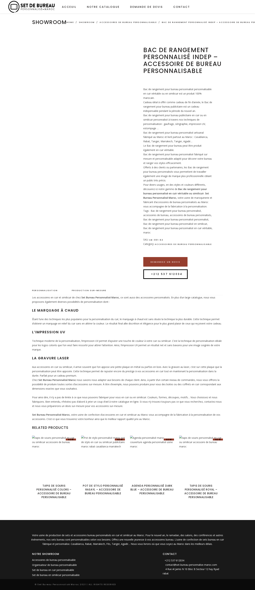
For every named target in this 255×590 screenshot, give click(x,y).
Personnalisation (45, 290)
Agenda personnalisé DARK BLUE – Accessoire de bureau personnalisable (151, 489)
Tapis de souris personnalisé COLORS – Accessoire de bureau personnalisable (53, 491)
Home (70, 22)
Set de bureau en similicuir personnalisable (56, 575)
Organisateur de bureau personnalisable (54, 565)
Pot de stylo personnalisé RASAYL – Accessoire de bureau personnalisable (103, 489)
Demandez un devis (165, 262)
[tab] (48, 290)
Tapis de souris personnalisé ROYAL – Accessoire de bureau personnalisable (201, 491)
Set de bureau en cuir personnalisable (53, 570)
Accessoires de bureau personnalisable (128, 22)
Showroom (87, 22)
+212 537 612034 (166, 274)
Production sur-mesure (89, 290)
